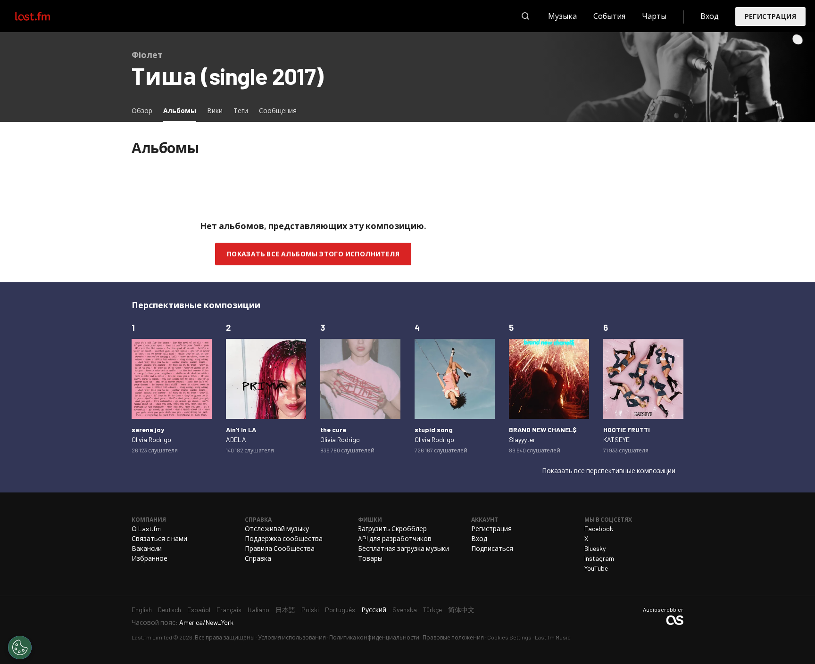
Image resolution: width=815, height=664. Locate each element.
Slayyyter (522, 439)
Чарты (654, 15)
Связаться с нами (159, 538)
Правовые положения (453, 637)
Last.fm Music (553, 637)
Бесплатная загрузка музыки (403, 548)
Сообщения (278, 111)
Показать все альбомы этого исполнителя (313, 254)
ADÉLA (236, 439)
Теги (240, 111)
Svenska (404, 610)
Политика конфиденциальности (374, 637)
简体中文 (461, 610)
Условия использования (292, 637)
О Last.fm (146, 529)
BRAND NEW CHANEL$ (543, 430)
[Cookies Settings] (20, 647)
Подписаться (492, 548)
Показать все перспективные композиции (608, 471)
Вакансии (147, 548)
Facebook (598, 529)
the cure (333, 430)
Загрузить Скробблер (392, 529)
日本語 (285, 610)
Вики (215, 111)
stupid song (434, 430)
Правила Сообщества (280, 548)
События (609, 15)
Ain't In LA (241, 430)
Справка (258, 558)
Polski (310, 610)
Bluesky (595, 548)
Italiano (258, 610)
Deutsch (169, 610)
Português (340, 610)
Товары (370, 558)
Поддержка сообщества (284, 538)
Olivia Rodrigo (151, 439)
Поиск (525, 16)
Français (228, 610)
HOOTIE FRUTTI (626, 430)
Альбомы (182, 110)
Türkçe (432, 610)
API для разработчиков (395, 538)
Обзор (142, 111)
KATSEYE (616, 439)
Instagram (599, 558)
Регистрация (770, 16)
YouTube (596, 568)
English (142, 610)
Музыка (562, 15)
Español (198, 610)
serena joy (148, 430)
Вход (709, 15)
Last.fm (43, 16)
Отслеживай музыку (277, 529)
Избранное (149, 558)
